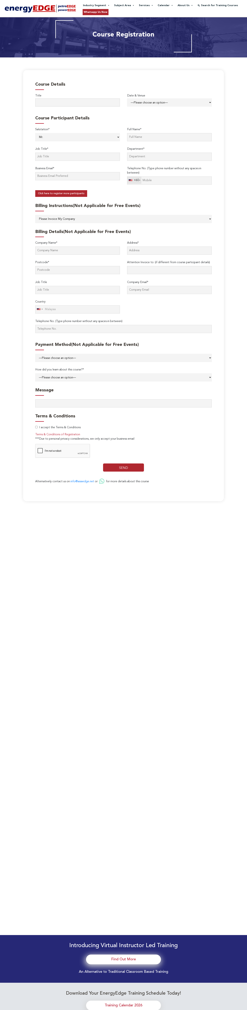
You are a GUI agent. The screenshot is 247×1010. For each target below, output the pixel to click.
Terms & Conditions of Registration (57, 434)
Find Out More (123, 959)
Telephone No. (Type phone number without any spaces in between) (164, 170)
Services (144, 5)
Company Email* (137, 282)
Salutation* (42, 129)
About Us (183, 5)
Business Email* (44, 168)
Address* (133, 242)
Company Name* (46, 242)
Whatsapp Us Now (95, 12)
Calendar (164, 5)
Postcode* (42, 262)
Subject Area (122, 5)
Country (40, 301)
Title (38, 95)
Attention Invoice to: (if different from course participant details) (168, 262)
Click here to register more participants (61, 193)
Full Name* (134, 129)
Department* (135, 149)
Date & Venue (136, 95)
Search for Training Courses (219, 5)
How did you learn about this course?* (59, 369)
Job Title (41, 282)
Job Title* (41, 149)
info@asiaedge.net (82, 481)
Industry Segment (94, 5)
